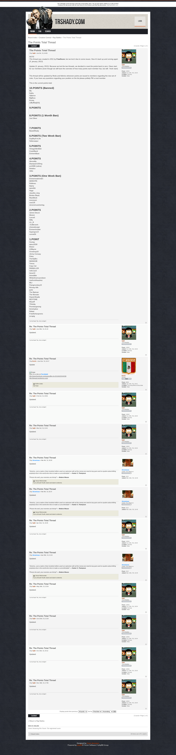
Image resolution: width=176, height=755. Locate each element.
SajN (33, 53)
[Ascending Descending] (109, 711)
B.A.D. (34, 361)
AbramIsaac (36, 460)
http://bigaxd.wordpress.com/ (38, 378)
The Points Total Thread (42, 42)
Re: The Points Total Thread (42, 326)
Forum (32, 31)
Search (48, 31)
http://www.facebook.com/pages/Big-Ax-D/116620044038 (47, 376)
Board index (32, 37)
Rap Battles (57, 37)
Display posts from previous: (69, 711)
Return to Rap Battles (37, 721)
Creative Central (45, 37)
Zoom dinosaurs (93, 743)
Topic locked (32, 45)
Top (146, 322)
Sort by (90, 711)
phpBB (79, 745)
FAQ (40, 31)
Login (140, 21)
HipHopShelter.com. (112, 5)
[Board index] (55, 17)
